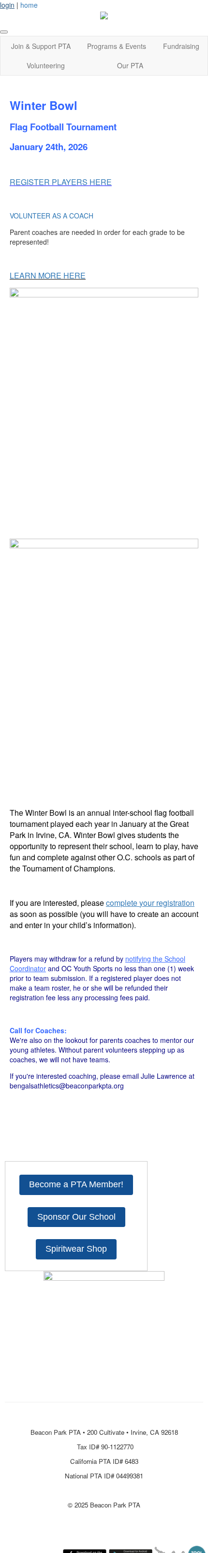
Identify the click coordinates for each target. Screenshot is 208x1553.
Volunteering (46, 65)
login (7, 5)
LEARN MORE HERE (48, 275)
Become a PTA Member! (76, 1184)
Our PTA (130, 65)
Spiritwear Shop (76, 1249)
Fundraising (181, 46)
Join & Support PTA (41, 46)
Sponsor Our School (76, 1217)
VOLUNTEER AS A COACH (51, 215)
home (29, 5)
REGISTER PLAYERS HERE (61, 181)
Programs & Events (116, 46)
